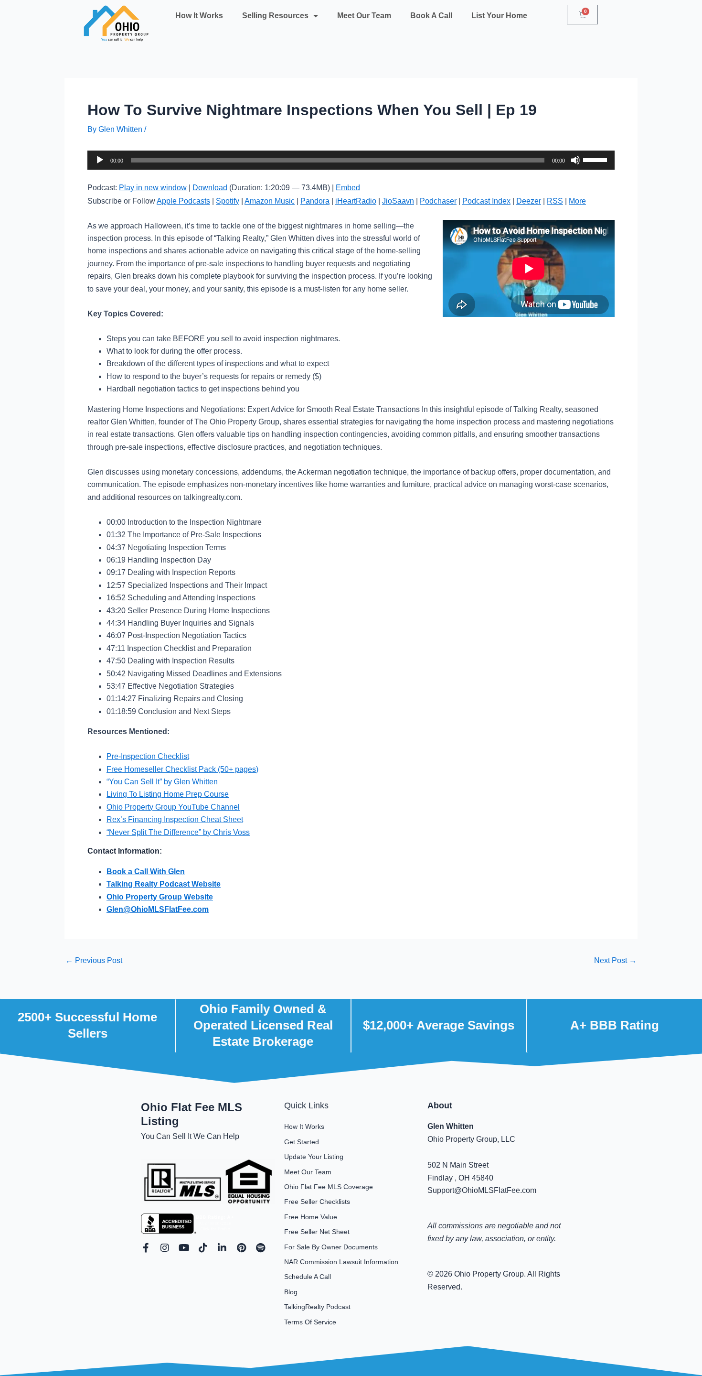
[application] (351, 160)
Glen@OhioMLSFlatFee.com (157, 909)
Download (209, 188)
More (577, 201)
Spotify (227, 201)
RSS (555, 201)
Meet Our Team (364, 15)
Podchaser (438, 201)
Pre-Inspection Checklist (147, 756)
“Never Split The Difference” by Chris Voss (178, 832)
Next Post (615, 960)
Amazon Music (270, 201)
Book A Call (431, 15)
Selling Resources (275, 15)
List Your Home (499, 15)
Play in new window (153, 188)
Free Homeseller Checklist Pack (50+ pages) (182, 769)
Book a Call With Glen (145, 871)
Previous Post (93, 960)
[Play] (100, 160)
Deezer (528, 201)
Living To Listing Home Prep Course (167, 794)
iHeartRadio (355, 201)
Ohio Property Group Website (159, 897)
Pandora (315, 201)
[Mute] (575, 160)
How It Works (199, 15)
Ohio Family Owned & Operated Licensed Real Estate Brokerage (263, 1025)
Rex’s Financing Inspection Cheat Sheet (174, 819)
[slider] (596, 159)
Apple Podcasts (183, 201)
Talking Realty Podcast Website (163, 884)
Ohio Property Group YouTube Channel (173, 807)
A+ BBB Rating (614, 1025)
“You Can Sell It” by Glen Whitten (162, 782)
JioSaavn (398, 201)
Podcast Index (486, 201)
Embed (348, 188)
